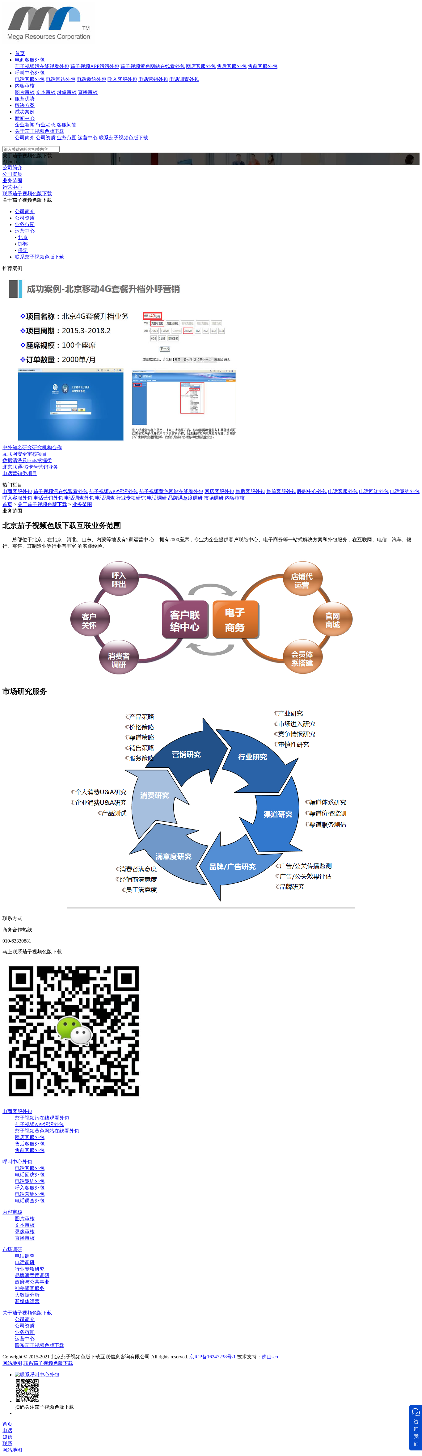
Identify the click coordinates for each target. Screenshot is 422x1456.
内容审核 (25, 85)
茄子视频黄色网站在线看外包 (152, 66)
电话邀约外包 (91, 79)
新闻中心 (25, 118)
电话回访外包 (60, 79)
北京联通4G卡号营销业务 (30, 467)
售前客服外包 (262, 66)
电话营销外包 (153, 79)
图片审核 (25, 92)
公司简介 (25, 137)
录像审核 (67, 92)
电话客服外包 (29, 79)
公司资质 (46, 137)
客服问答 (67, 124)
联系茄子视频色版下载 (123, 137)
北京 (23, 237)
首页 (20, 53)
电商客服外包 (29, 59)
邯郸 (23, 244)
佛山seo (270, 1356)
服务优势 (25, 98)
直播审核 (88, 92)
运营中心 (88, 137)
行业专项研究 (131, 497)
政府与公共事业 (32, 1282)
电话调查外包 (184, 79)
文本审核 (46, 92)
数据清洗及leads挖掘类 (27, 460)
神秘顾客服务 (29, 1288)
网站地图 (12, 1363)
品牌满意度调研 (185, 497)
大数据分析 (27, 1295)
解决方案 (25, 105)
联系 (7, 1443)
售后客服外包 (232, 66)
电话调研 (157, 497)
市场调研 (214, 497)
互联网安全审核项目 (24, 454)
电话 (7, 1430)
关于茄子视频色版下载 (39, 131)
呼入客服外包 (122, 79)
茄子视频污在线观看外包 (42, 66)
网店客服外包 (201, 66)
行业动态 (46, 124)
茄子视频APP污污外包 (94, 66)
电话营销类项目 (19, 473)
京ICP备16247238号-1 (212, 1356)
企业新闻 (25, 124)
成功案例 (25, 111)
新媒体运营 (27, 1301)
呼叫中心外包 (29, 72)
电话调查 (105, 497)
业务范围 (67, 137)
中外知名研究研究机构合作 (32, 447)
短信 (7, 1437)
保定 (23, 250)
